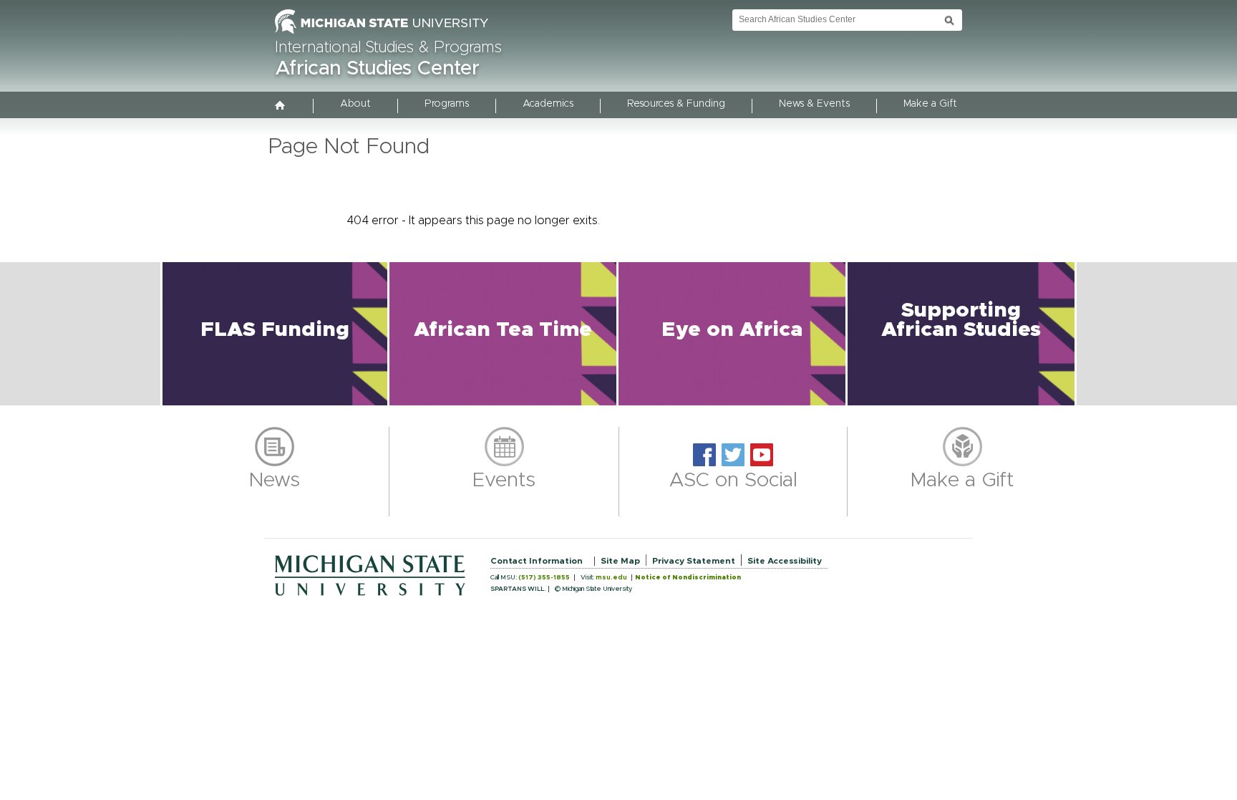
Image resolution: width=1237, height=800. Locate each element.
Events (503, 481)
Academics (548, 104)
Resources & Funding (676, 104)
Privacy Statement (693, 560)
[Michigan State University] (381, 34)
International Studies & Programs (388, 48)
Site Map (620, 560)
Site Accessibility (784, 560)
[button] (274, 333)
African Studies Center (377, 69)
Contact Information (536, 560)
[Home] (280, 107)
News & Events (814, 104)
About (355, 104)
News (274, 481)
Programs (447, 104)
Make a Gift (930, 104)
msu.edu (611, 577)
